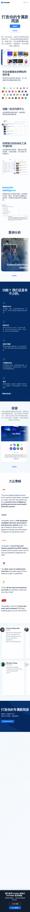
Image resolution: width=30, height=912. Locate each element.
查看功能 (15, 30)
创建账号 (15, 26)
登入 (25, 2)
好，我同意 (15, 907)
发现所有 (14, 275)
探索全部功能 (6, 393)
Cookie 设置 (15, 904)
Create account (7, 721)
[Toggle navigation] (27, 3)
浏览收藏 (14, 466)
